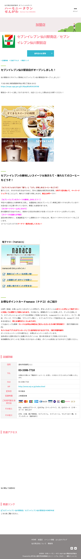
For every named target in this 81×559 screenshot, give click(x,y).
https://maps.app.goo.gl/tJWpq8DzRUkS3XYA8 (20, 86)
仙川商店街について (38, 543)
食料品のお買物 (40, 53)
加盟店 (40, 540)
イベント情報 (49, 540)
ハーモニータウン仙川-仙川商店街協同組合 (63, 553)
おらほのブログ (61, 540)
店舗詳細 (5, 60)
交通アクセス (14, 60)
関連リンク (25, 60)
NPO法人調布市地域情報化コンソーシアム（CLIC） (47, 556)
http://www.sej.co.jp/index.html (31, 386)
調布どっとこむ (72, 556)
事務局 (50, 543)
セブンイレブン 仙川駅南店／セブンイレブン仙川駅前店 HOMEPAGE (28, 510)
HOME (33, 540)
